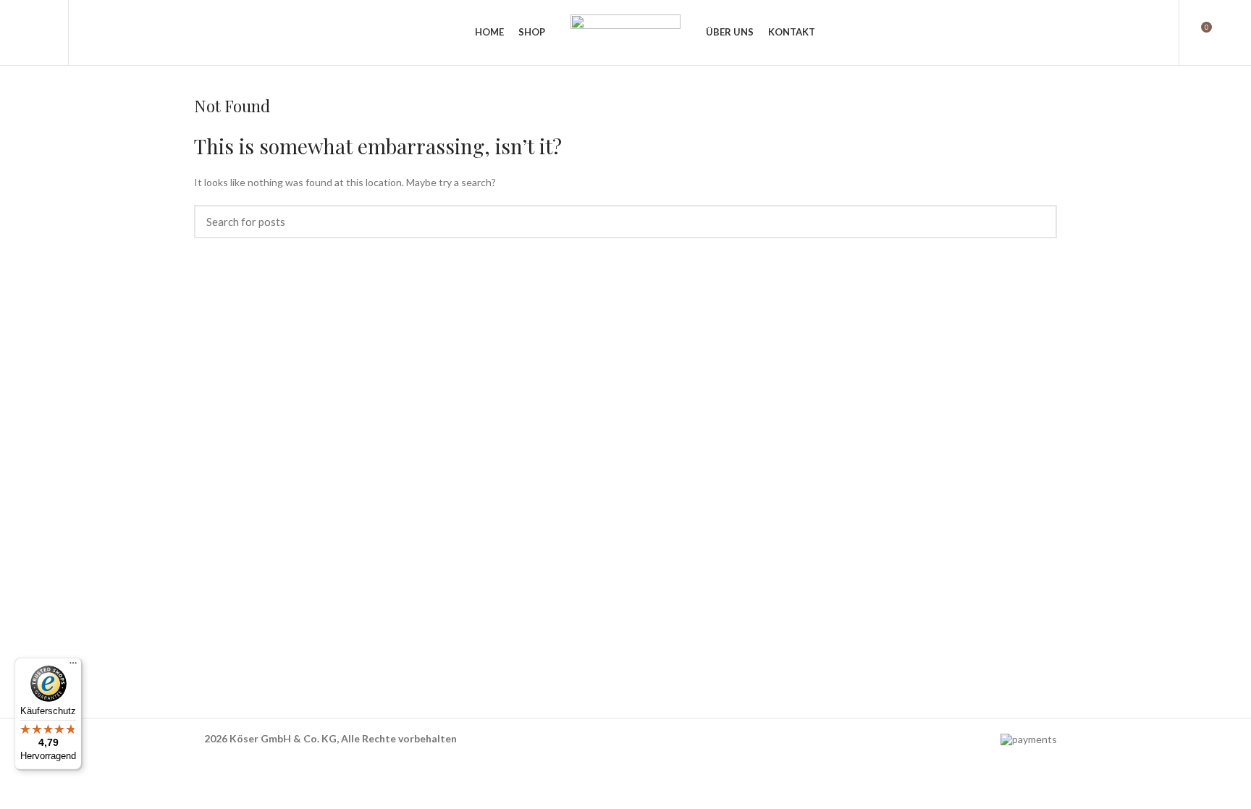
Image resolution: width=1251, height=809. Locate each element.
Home (207, 543)
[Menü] (73, 666)
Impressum (658, 642)
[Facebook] (651, 688)
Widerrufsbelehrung (679, 593)
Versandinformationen (683, 617)
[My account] (1158, 32)
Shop (205, 568)
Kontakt (213, 617)
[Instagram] (689, 688)
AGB (643, 543)
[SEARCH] (1037, 221)
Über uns (214, 593)
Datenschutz (662, 568)
